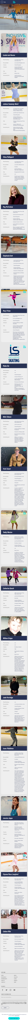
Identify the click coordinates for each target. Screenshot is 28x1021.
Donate (15, 980)
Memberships (4, 978)
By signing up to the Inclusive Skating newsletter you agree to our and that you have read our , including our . (13, 1003)
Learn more (17, 1015)
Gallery (16, 977)
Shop (15, 982)
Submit (5, 1007)
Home (2, 975)
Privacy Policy (17, 1003)
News (15, 975)
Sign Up (3, 980)
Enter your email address (6, 997)
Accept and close (14, 1018)
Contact (3, 982)
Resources (3, 977)
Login (15, 978)
